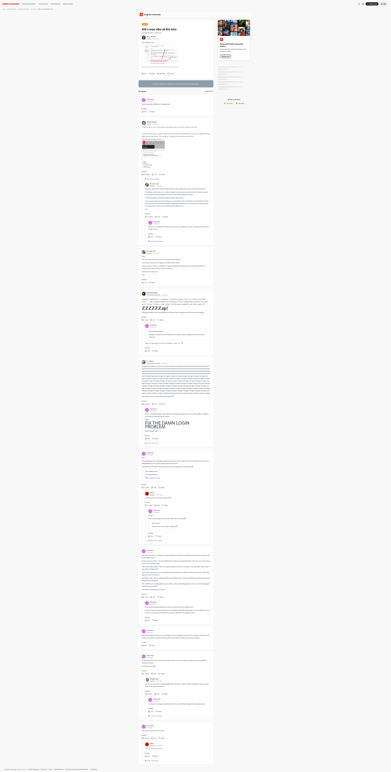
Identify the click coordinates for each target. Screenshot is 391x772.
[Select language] (363, 4)
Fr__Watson (150, 361)
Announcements (43, 4)
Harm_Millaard (151, 36)
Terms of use (44, 769)
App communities (11, 9)
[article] (176, 105)
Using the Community (23, 9)
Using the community (33, 769)
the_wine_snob (154, 184)
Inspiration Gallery (68, 4)
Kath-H (152, 493)
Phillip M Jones (154, 679)
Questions (33, 9)
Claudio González (152, 122)
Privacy (50, 769)
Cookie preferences (59, 769)
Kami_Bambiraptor (152, 293)
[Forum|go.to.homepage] (10, 4)
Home (3, 9)
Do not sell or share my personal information (76, 769)
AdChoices (94, 769)
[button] (372, 4)
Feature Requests (55, 4)
